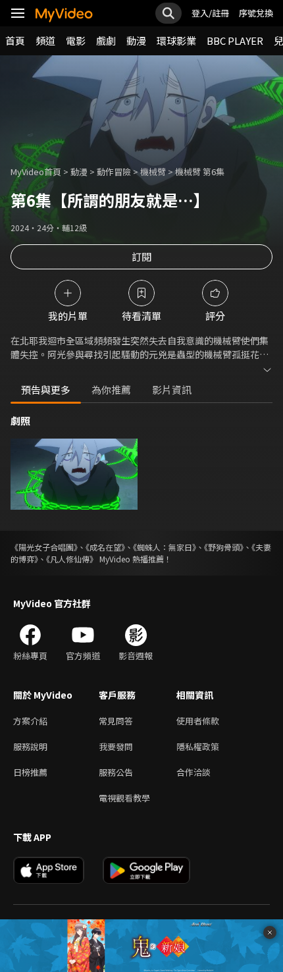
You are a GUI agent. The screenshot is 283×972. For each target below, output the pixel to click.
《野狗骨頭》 (224, 547)
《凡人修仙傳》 (71, 558)
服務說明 (30, 746)
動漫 (136, 40)
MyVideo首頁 (36, 171)
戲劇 (106, 40)
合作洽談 (193, 772)
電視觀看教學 (124, 798)
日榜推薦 (30, 772)
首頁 (15, 40)
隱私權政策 (197, 746)
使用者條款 (197, 721)
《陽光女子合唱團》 (44, 547)
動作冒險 (114, 171)
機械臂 (153, 171)
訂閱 (141, 256)
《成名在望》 (105, 547)
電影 (76, 40)
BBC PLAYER (235, 40)
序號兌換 (256, 13)
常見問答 (116, 721)
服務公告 (116, 772)
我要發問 (116, 746)
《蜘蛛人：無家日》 (164, 547)
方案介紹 (30, 721)
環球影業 (176, 40)
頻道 (45, 40)
